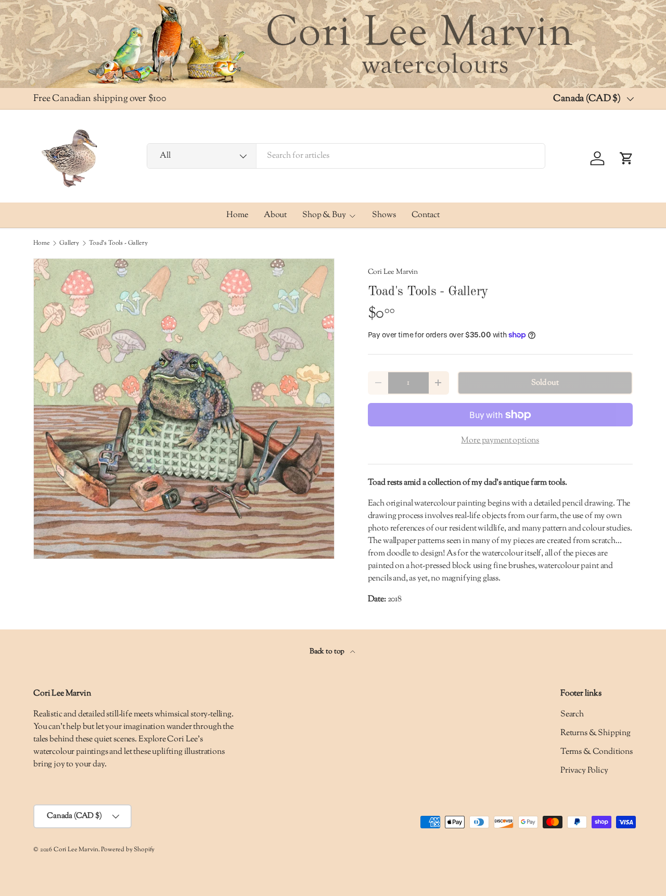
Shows (383, 215)
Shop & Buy (323, 215)
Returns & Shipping (595, 733)
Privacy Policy (584, 771)
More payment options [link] (500, 441)
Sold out (545, 382)
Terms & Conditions (596, 752)
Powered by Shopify (128, 849)
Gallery (69, 243)
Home (237, 215)
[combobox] (346, 156)
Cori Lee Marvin (393, 272)
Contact (426, 215)
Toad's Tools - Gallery (118, 243)
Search (572, 715)
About (275, 215)
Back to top (328, 651)
